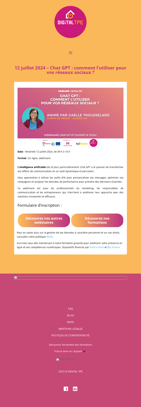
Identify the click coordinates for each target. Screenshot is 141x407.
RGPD (49, 236)
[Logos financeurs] (70, 278)
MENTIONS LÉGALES (71, 328)
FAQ (70, 308)
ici (84, 351)
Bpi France (113, 247)
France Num (97, 247)
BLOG (70, 315)
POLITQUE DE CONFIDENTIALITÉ (70, 335)
